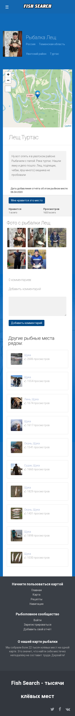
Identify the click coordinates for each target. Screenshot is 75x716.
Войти (38, 620)
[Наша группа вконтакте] (68, 709)
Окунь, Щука (32, 443)
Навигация (36, 603)
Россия (30, 44)
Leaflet (68, 125)
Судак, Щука (32, 465)
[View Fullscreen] (8, 89)
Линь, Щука (31, 399)
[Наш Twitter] (52, 709)
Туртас (54, 53)
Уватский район (36, 53)
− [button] (8, 80)
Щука (27, 355)
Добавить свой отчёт (37, 629)
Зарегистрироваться (37, 624)
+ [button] (8, 74)
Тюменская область (52, 44)
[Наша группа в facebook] (60, 709)
